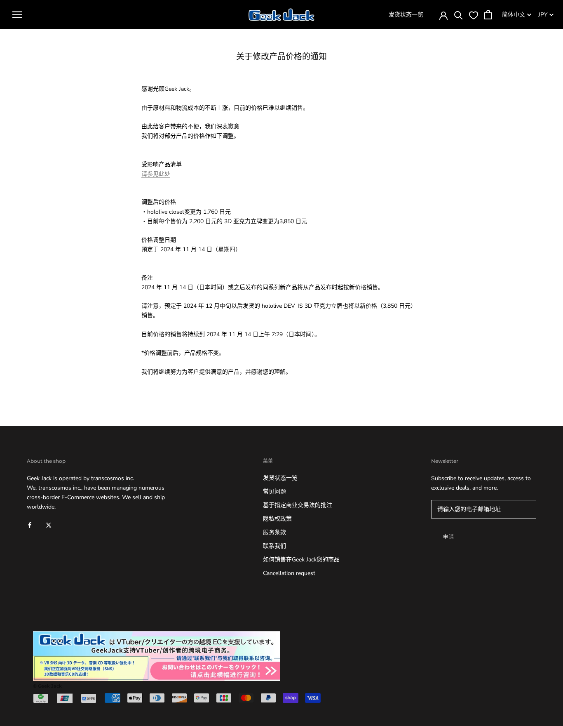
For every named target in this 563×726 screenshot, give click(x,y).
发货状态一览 (406, 15)
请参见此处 (155, 174)
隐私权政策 (277, 519)
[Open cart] (488, 14)
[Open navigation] (17, 14)
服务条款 (274, 532)
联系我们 (274, 546)
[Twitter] (49, 524)
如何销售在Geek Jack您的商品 (301, 559)
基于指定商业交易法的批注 (297, 505)
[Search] (458, 14)
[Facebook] (30, 524)
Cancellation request (289, 573)
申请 (449, 537)
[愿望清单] (473, 15)
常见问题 (274, 491)
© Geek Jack (47, 686)
